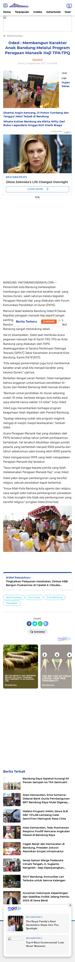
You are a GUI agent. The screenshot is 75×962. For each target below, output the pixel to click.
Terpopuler (22, 12)
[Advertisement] (37, 237)
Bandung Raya (14, 597)
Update (50, 321)
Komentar (39, 631)
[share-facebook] (29, 623)
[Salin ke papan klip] (45, 623)
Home (7, 12)
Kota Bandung (54, 597)
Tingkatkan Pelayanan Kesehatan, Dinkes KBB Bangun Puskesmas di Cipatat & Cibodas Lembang (37, 583)
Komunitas (34, 597)
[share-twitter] (34, 623)
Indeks (37, 12)
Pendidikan (12, 603)
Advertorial (53, 12)
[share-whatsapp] (40, 623)
